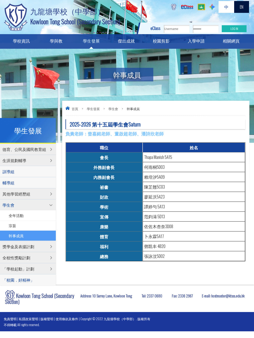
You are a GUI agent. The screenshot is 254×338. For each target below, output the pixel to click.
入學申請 (196, 41)
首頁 (75, 108)
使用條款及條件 (67, 318)
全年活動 (16, 215)
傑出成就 (126, 41)
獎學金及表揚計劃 (18, 246)
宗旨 (12, 225)
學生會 (113, 108)
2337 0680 (154, 295)
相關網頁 (231, 41)
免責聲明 (10, 318)
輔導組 (8, 183)
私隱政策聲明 (28, 318)
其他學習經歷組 (16, 194)
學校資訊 (21, 41)
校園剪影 (161, 41)
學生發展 (91, 41)
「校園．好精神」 (18, 280)
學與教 (56, 41)
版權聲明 (46, 318)
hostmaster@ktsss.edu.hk (228, 295)
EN (241, 7)
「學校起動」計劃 (18, 269)
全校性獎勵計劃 (16, 258)
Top (241, 316)
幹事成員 (16, 235)
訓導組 (8, 171)
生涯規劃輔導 (14, 160)
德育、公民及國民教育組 (24, 149)
